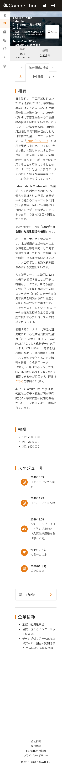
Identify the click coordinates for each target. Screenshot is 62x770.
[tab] (20, 76)
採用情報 (36, 746)
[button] (5, 57)
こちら (19, 381)
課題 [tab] (40, 76)
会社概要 (36, 741)
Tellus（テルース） (37, 141)
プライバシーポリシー (36, 755)
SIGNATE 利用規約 (36, 750)
